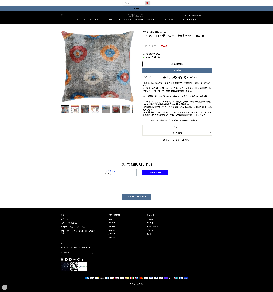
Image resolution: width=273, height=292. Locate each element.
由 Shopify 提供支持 (136, 284)
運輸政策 (150, 223)
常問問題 (111, 230)
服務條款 (150, 234)
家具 (118, 20)
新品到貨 (128, 20)
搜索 (110, 220)
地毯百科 (111, 237)
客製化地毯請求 (189, 20)
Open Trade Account (192, 16)
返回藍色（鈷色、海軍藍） (138, 197)
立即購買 (177, 70)
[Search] (147, 3)
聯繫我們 (150, 20)
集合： (147, 32)
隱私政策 (150, 230)
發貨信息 (177, 127)
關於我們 (139, 20)
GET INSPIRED (96, 20)
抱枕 (83, 20)
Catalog (174, 20)
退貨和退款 (151, 220)
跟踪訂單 (162, 20)
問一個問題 (177, 133)
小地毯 (110, 20)
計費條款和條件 (152, 227)
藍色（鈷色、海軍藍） (158, 32)
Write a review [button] (155, 172)
